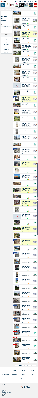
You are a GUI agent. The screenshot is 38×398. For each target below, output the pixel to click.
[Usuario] (29, 1)
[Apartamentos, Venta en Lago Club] (17, 53)
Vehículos (33, 374)
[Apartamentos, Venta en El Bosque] (17, 111)
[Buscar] (11, 12)
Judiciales (32, 378)
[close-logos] (19, 7)
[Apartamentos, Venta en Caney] (17, 241)
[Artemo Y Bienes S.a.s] (31, 5)
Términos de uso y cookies (5, 391)
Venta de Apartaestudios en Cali (5, 374)
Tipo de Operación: (6, 17)
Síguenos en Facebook (23, 378)
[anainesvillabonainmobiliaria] (35, 13)
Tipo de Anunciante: (3, 28)
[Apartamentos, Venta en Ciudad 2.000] (17, 228)
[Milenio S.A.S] (26, 5)
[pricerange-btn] (10, 24)
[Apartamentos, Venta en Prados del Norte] (17, 306)
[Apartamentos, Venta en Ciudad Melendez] (17, 59)
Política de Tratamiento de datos (5, 389)
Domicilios (23, 374)
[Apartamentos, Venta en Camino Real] (17, 216)
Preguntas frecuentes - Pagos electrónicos (6, 392)
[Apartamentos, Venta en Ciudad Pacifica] (17, 33)
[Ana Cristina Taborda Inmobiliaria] (2, 5)
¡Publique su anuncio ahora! (32, 371)
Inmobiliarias (21, 1)
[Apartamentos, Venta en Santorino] (17, 222)
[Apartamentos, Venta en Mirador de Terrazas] (17, 40)
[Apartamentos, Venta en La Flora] (17, 137)
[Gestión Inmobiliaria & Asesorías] (21, 5)
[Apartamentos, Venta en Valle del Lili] (17, 131)
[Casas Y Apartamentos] (12, 5)
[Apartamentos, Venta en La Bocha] (17, 274)
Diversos (32, 377)
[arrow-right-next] (32, 365)
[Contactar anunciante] (28, 23)
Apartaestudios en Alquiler (14, 374)
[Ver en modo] (31, 9)
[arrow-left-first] (16, 365)
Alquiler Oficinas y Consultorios (14, 377)
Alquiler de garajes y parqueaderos (14, 378)
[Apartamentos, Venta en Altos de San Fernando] (17, 267)
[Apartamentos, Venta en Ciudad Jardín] (17, 72)
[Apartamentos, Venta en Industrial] (17, 189)
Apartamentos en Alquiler (14, 371)
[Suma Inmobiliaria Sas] (7, 5)
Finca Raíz (16, 1)
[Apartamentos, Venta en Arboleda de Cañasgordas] (17, 105)
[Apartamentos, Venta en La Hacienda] (17, 79)
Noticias (25, 1)
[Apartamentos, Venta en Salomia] (17, 202)
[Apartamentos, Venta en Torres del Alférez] (17, 27)
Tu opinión (37, 198)
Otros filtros (6, 26)
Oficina (23, 371)
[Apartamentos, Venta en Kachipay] (17, 176)
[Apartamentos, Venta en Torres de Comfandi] (17, 85)
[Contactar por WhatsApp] (27, 23)
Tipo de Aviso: (6, 19)
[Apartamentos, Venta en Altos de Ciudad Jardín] (17, 170)
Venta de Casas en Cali (5, 371)
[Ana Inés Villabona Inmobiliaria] (16, 5)
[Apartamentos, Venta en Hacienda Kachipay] (17, 124)
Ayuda (23, 377)
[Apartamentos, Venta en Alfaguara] (17, 313)
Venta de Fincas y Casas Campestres (5, 377)
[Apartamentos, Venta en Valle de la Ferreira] (17, 92)
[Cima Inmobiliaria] (35, 5)
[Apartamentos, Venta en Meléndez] (17, 98)
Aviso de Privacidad (4, 390)
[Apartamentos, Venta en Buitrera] (17, 163)
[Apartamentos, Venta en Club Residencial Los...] (17, 359)
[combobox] (6, 12)
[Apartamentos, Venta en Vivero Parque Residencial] (17, 46)
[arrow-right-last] (34, 365)
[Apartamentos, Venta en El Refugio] (17, 13)
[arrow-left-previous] (18, 365)
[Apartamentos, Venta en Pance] (17, 66)
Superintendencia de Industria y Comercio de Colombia (8, 393)
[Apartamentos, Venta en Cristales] (17, 118)
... (30, 365)
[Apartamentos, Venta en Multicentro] (17, 150)
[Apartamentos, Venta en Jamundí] (17, 20)
